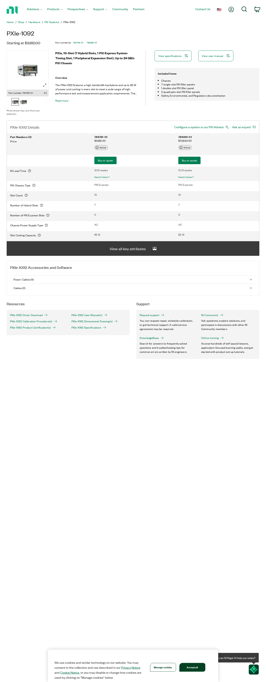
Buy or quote (105, 160)
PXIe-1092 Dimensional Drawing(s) (92, 321)
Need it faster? (102, 177)
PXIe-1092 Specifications (86, 327)
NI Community (209, 315)
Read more (61, 100)
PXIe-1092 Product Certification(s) (30, 327)
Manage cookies (163, 667)
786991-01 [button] (92, 42)
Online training (210, 338)
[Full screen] (45, 85)
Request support (149, 315)
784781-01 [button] (78, 42)
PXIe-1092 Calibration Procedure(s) (31, 321)
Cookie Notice (69, 672)
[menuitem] (34, 10)
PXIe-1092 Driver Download (26, 315)
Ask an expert (241, 127)
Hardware (34, 22)
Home (10, 22)
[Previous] (8, 102)
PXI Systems (51, 22)
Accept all (192, 667)
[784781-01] (15, 102)
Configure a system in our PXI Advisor (199, 127)
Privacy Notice (130, 667)
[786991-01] (23, 102)
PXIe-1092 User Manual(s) (86, 315)
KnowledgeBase (149, 338)
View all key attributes (128, 248)
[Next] (47, 102)
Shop (21, 22)
